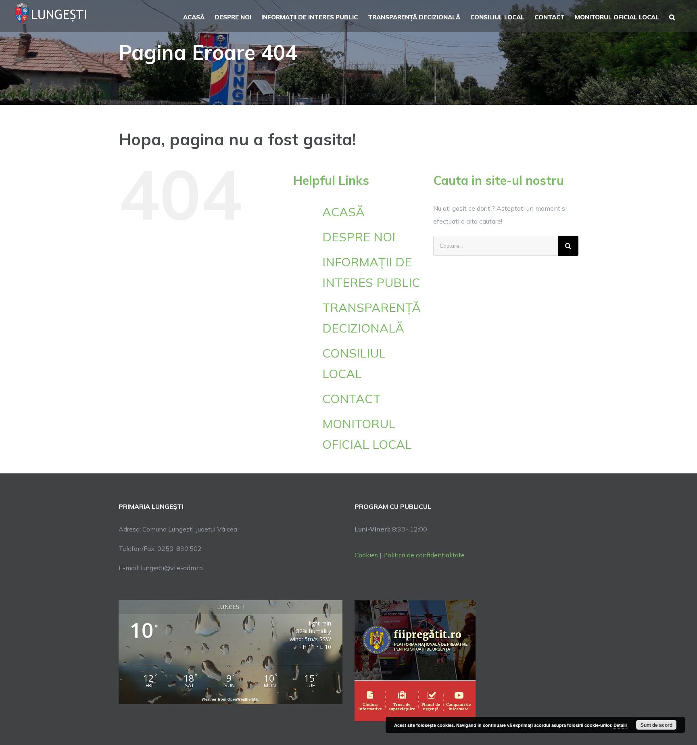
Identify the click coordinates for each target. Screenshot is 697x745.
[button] (672, 16)
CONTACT (351, 398)
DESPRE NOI (358, 237)
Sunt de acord (656, 724)
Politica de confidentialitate (424, 555)
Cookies (366, 555)
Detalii (620, 725)
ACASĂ (343, 212)
